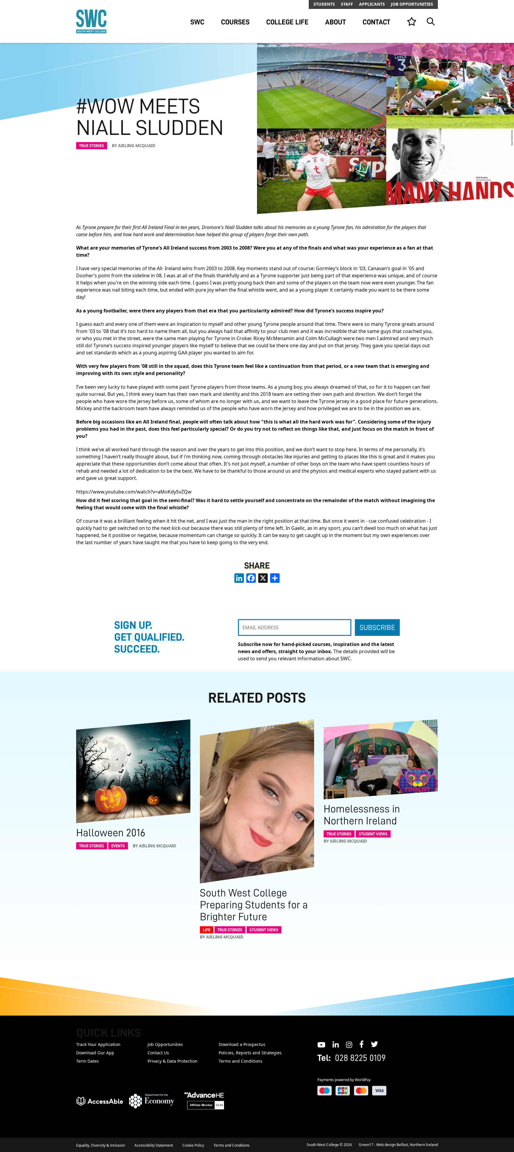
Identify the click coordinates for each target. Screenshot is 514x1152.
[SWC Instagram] (349, 1044)
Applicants (372, 4)
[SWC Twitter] (374, 1044)
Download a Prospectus (242, 1044)
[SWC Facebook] (361, 1044)
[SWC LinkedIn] (336, 1044)
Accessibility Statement (153, 1145)
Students (324, 4)
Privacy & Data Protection (173, 1061)
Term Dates (87, 1061)
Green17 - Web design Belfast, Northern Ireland (398, 1144)
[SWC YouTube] (321, 1044)
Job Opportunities (412, 4)
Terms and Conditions (240, 1061)
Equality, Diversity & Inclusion (100, 1145)
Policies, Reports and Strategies (250, 1053)
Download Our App (95, 1053)
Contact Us (158, 1053)
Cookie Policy (193, 1145)
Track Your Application (98, 1044)
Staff (347, 4)
